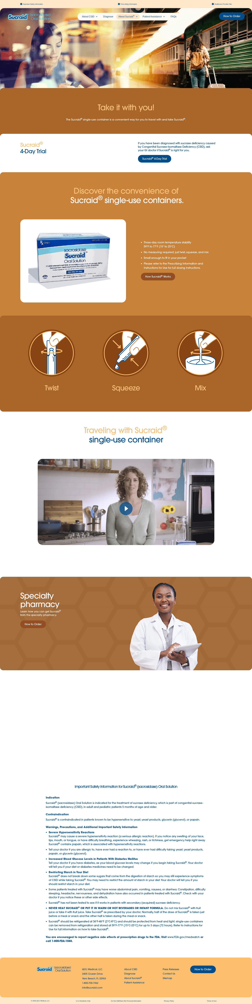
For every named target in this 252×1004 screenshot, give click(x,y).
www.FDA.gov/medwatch (183, 937)
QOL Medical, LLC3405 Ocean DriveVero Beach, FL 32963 (94, 974)
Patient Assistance (152, 16)
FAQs (173, 16)
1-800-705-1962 (90, 983)
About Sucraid (126, 16)
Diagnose (108, 16)
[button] (158, 276)
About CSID (88, 16)
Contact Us (169, 973)
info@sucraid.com (92, 987)
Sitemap (167, 978)
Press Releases (171, 969)
